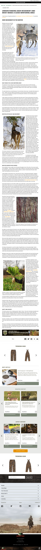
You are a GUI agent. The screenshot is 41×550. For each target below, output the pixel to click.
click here (3, 17)
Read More (7, 411)
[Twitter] (28, 339)
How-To (25, 414)
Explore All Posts (20, 450)
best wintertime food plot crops (30, 179)
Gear (8, 445)
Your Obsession (8, 5)
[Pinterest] (31, 339)
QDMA (25, 79)
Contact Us (37, 502)
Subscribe (29, 477)
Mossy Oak (3, 5)
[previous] (5, 355)
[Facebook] (25, 339)
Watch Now (20, 380)
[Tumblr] (34, 339)
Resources (3, 502)
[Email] (37, 339)
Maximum (9, 210)
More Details (13, 356)
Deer (6, 414)
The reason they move (9, 46)
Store (20, 502)
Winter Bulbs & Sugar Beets (9, 211)
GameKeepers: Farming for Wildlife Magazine (24, 16)
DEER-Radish (7, 216)
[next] (35, 355)
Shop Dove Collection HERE (20, 2)
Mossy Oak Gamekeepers (11, 414)
